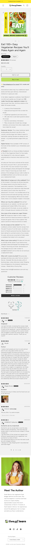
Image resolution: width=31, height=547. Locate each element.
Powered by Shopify (20, 544)
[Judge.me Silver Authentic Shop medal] (11, 304)
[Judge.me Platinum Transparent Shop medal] (19, 304)
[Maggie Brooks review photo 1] (4, 399)
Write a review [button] (15, 295)
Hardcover (6, 56)
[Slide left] (12, 41)
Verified (14, 309)
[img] (5, 318)
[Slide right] (19, 41)
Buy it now (15, 79)
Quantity (3, 66)
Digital (14, 56)
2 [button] (13, 450)
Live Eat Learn (13, 544)
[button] (3, 5)
